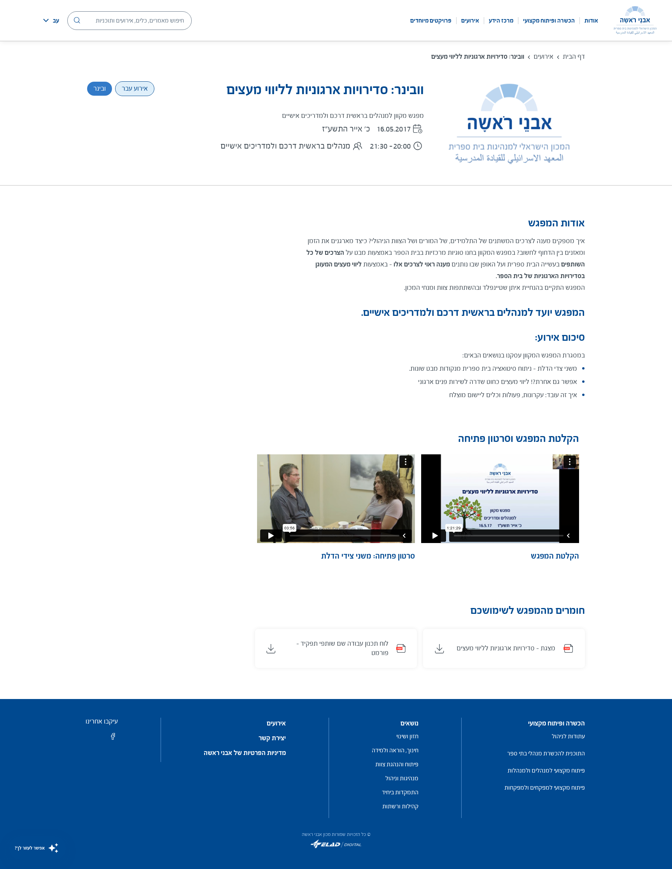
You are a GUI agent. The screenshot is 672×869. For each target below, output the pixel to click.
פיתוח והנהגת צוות (396, 764)
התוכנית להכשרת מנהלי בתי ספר (546, 753)
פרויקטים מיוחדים (431, 20)
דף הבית (574, 57)
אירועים (470, 20)
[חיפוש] (77, 20)
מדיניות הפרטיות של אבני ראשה (245, 753)
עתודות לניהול (568, 736)
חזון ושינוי (407, 736)
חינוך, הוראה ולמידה (395, 750)
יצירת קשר (272, 738)
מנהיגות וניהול (401, 778)
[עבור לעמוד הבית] (635, 20)
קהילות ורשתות (400, 806)
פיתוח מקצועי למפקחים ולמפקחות (544, 787)
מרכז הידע (501, 20)
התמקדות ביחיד (400, 792)
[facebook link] (113, 739)
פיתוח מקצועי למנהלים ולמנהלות (546, 770)
